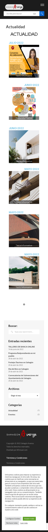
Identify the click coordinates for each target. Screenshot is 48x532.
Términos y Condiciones (15, 463)
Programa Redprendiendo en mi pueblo (21, 354)
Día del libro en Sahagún (18, 369)
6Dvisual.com (22, 450)
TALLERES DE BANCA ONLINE (21, 347)
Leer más (24, 523)
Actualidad (13, 410)
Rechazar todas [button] (12, 523)
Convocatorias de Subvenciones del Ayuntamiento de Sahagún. (23, 376)
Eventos (11, 414)
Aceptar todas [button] (29, 519)
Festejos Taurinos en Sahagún (20, 362)
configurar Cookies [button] (13, 519)
